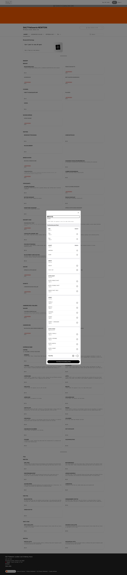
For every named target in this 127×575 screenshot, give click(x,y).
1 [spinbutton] (75, 356)
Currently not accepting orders (63, 361)
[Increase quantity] (77, 356)
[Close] (78, 212)
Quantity (50, 355)
